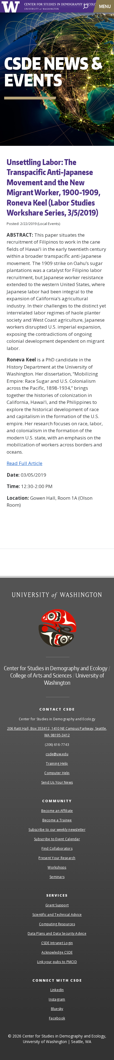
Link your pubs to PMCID (57, 961)
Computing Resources (57, 924)
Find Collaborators (57, 848)
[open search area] (85, 6)
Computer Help (56, 773)
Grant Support (57, 905)
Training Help (57, 763)
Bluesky (57, 1008)
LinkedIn (57, 990)
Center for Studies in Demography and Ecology (68, 6)
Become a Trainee (57, 820)
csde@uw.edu (57, 754)
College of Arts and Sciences (41, 675)
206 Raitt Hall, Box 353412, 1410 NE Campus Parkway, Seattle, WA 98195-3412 (57, 732)
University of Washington (11, 6)
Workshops (57, 867)
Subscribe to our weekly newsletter (57, 829)
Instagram (57, 999)
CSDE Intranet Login (57, 943)
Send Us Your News (57, 782)
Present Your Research (56, 858)
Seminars (57, 876)
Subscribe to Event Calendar (57, 839)
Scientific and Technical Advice (57, 914)
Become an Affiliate (57, 810)
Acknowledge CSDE (57, 952)
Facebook (57, 1018)
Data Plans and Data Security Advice (57, 933)
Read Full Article (24, 463)
